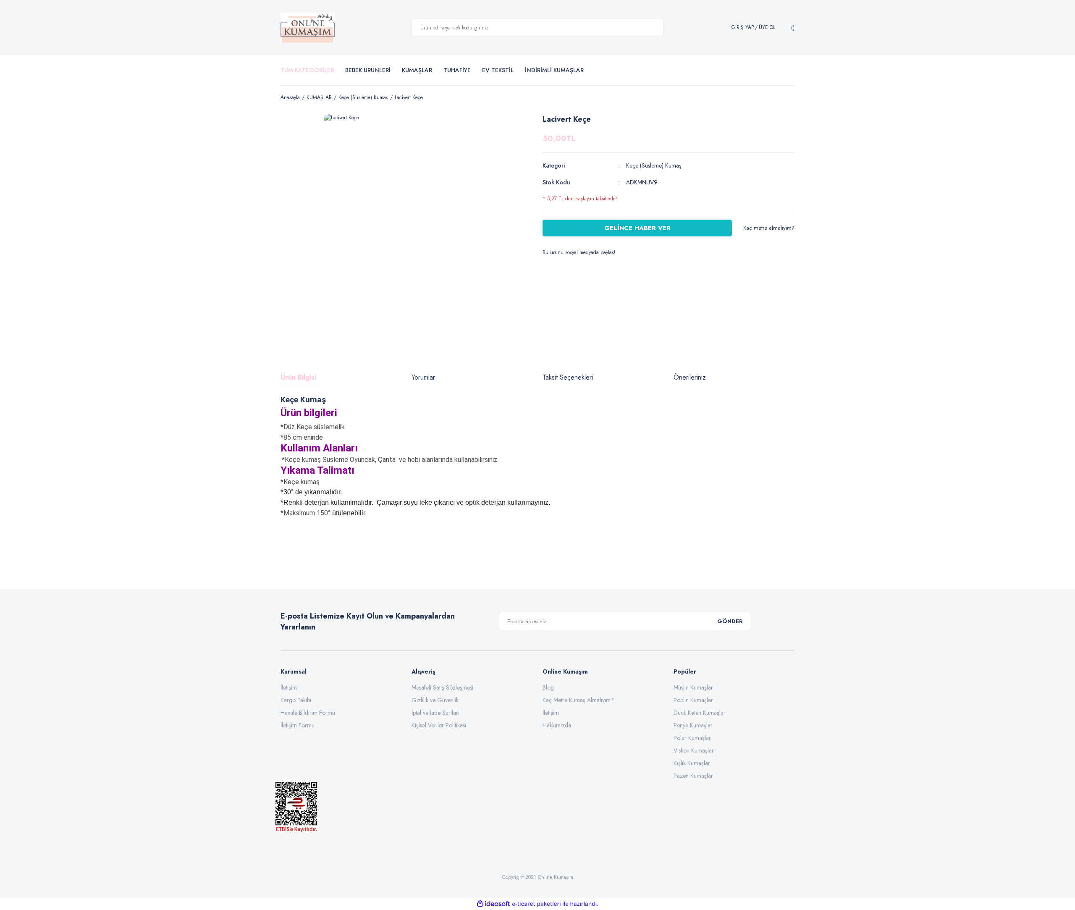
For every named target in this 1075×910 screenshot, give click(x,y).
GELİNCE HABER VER (637, 228)
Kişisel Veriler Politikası (439, 725)
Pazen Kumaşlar (693, 775)
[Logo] (308, 28)
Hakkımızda (557, 725)
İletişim (289, 687)
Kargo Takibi (296, 700)
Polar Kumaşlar (692, 738)
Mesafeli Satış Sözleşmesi (442, 687)
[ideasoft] (493, 904)
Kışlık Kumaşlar (692, 763)
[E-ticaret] (536, 903)
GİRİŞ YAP (743, 27)
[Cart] (791, 27)
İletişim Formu (298, 725)
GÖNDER (730, 621)
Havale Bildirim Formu (308, 712)
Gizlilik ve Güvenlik (435, 700)
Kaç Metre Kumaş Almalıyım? (578, 700)
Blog (548, 687)
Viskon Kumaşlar (694, 750)
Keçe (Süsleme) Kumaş (654, 165)
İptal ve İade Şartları (435, 712)
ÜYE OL (767, 27)
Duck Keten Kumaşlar (700, 712)
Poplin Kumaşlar (693, 700)
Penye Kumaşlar (693, 725)
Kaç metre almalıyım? (768, 228)
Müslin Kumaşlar (693, 687)
